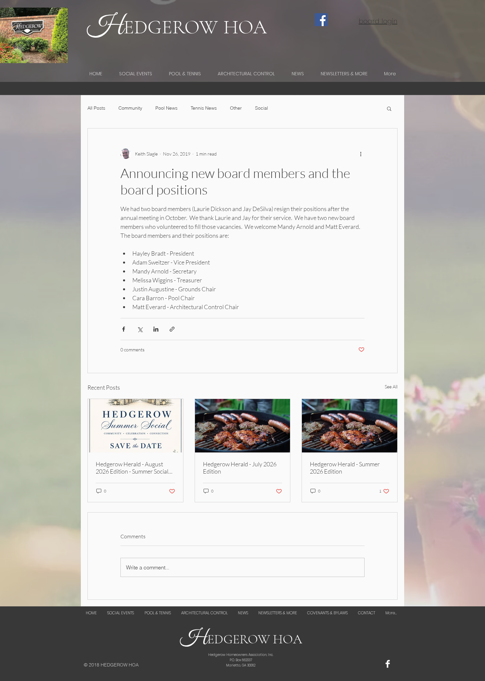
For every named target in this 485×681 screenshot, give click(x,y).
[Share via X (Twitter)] (140, 329)
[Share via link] (172, 329)
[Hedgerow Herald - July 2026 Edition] (242, 425)
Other (236, 108)
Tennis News (204, 108)
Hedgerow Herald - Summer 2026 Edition (345, 467)
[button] (389, 108)
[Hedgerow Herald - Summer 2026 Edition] (349, 425)
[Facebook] (321, 19)
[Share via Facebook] (123, 329)
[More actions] (361, 154)
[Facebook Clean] (388, 664)
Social (261, 108)
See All (391, 386)
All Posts (96, 108)
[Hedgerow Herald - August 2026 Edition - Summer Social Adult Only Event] (135, 425)
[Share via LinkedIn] (156, 329)
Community (130, 108)
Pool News (166, 108)
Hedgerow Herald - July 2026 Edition (239, 467)
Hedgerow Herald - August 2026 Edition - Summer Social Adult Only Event (132, 467)
